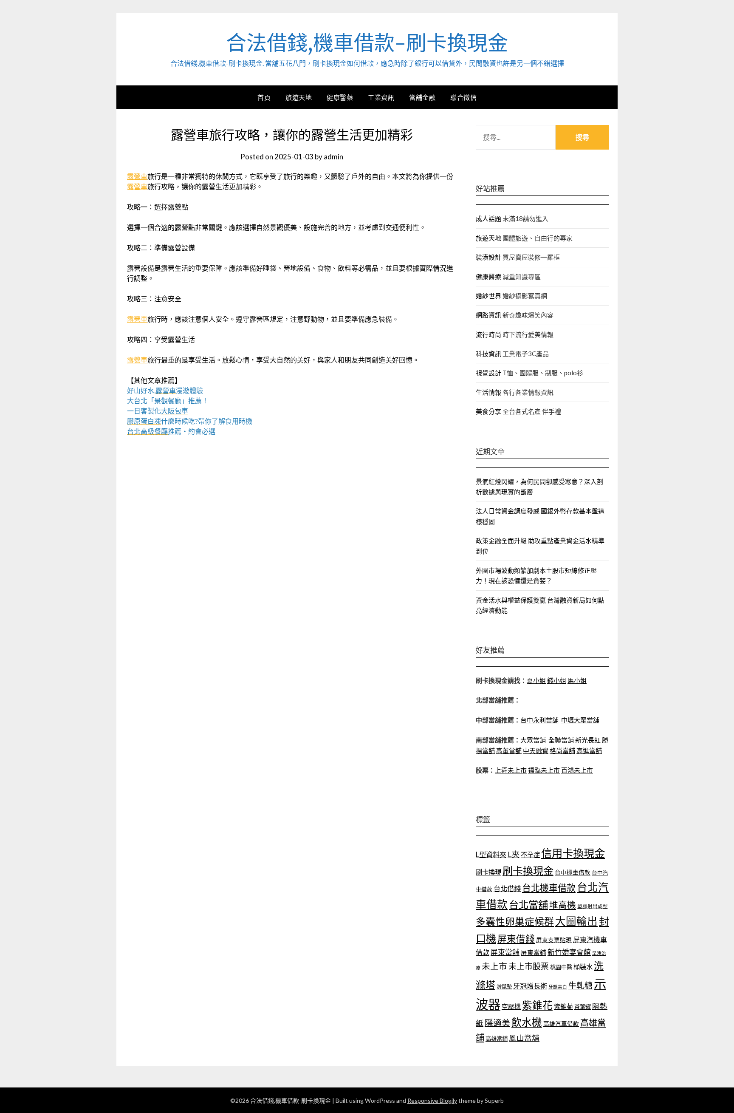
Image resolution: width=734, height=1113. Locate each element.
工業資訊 (381, 97)
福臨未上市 (544, 770)
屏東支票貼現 (554, 939)
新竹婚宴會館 (569, 952)
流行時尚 (488, 334)
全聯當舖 (561, 740)
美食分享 (488, 411)
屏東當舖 (505, 952)
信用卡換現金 (573, 853)
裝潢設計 (488, 257)
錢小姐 (556, 680)
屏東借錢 (516, 938)
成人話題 (488, 218)
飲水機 (526, 1022)
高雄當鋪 (497, 1038)
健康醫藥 (340, 97)
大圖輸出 (576, 921)
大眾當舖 (533, 740)
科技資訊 (488, 353)
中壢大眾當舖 (580, 720)
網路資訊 (488, 315)
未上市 (494, 966)
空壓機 (511, 1006)
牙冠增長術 (530, 986)
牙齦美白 (557, 986)
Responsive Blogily (432, 1100)
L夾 (513, 854)
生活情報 (488, 392)
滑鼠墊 (504, 986)
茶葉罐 (582, 1006)
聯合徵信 (463, 97)
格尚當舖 (562, 750)
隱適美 (497, 1022)
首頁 (264, 97)
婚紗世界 (488, 296)
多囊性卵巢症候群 (515, 921)
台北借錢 (507, 888)
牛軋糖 (580, 985)
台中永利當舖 (539, 720)
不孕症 (530, 854)
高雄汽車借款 (561, 1023)
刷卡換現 (488, 872)
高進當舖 (589, 750)
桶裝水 (583, 967)
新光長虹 (588, 740)
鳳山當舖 (524, 1038)
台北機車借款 (549, 887)
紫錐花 (537, 1005)
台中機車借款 (572, 872)
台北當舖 (528, 904)
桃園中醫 (561, 967)
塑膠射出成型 (592, 906)
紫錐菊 (563, 1006)
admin (333, 156)
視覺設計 (488, 373)
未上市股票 (528, 966)
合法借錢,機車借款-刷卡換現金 (367, 43)
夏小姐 (536, 680)
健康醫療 (488, 276)
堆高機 (562, 905)
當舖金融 (422, 97)
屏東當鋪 (533, 952)
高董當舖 (509, 750)
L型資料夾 (491, 854)
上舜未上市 (511, 770)
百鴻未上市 (577, 770)
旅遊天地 (298, 97)
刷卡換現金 (528, 870)
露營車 (137, 176)
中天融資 (535, 750)
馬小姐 (577, 680)
